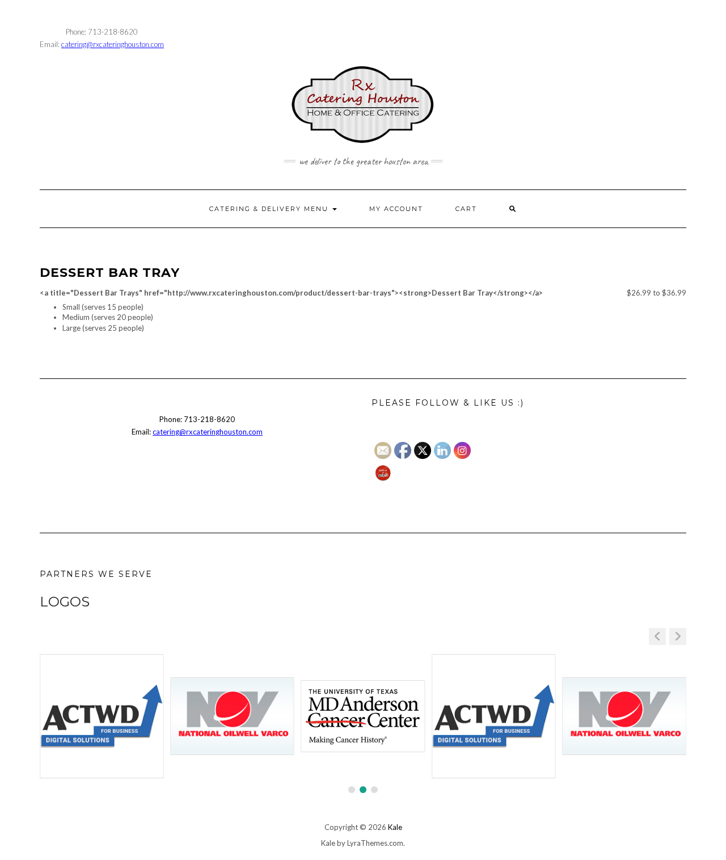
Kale (395, 827)
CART (466, 209)
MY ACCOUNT (396, 209)
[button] (677, 636)
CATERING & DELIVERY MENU (270, 209)
